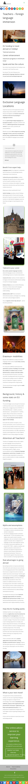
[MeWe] (14, 8)
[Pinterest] (12, 8)
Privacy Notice (13, 768)
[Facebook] (1, 8)
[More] (22, 8)
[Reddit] (6, 8)
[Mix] (17, 8)
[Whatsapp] (20, 8)
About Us (8, 766)
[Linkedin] (9, 8)
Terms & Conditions (16, 766)
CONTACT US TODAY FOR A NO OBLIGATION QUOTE (13, 752)
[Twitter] (4, 8)
